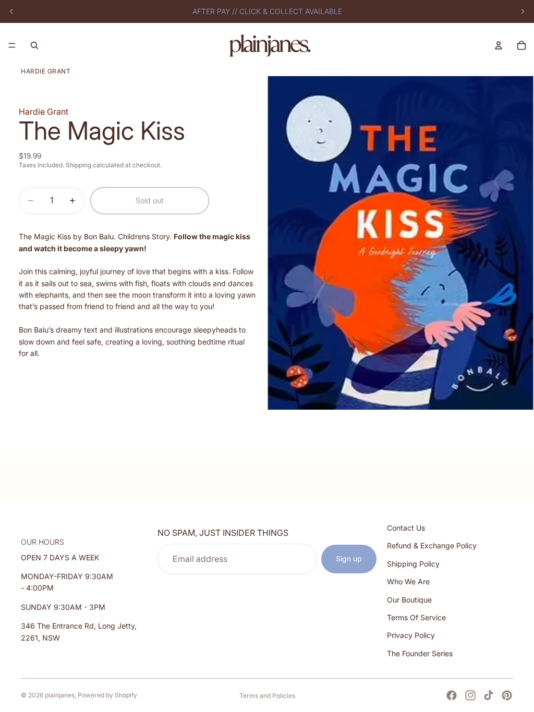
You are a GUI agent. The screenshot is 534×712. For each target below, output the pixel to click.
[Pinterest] (507, 695)
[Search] (34, 45)
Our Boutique (409, 599)
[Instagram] (470, 695)
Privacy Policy (411, 635)
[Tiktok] (488, 695)
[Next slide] (522, 11)
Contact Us (406, 527)
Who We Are (408, 581)
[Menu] (12, 45)
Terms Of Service (416, 617)
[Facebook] (451, 695)
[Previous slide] (11, 11)
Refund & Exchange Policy (432, 545)
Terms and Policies (267, 695)
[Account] (498, 45)
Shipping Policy (413, 563)
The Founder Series (420, 653)
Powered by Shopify (107, 695)
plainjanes (60, 695)
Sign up (349, 558)
